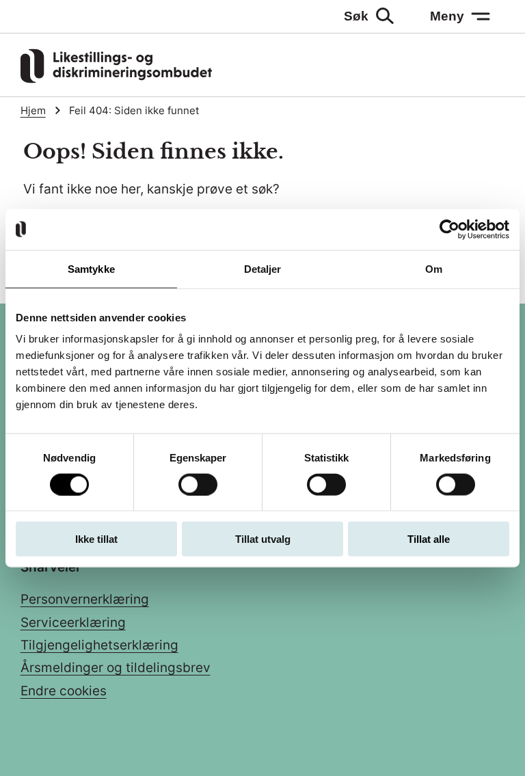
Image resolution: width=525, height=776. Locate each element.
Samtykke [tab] (91, 268)
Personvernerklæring (85, 599)
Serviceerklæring (73, 622)
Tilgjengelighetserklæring (99, 645)
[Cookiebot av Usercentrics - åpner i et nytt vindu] (449, 229)
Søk (356, 16)
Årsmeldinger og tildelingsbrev (116, 667)
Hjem (33, 111)
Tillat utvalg (263, 539)
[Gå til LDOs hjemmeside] (116, 79)
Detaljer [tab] (263, 268)
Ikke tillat (96, 539)
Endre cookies (64, 691)
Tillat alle (428, 539)
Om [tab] (433, 268)
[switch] (197, 484)
